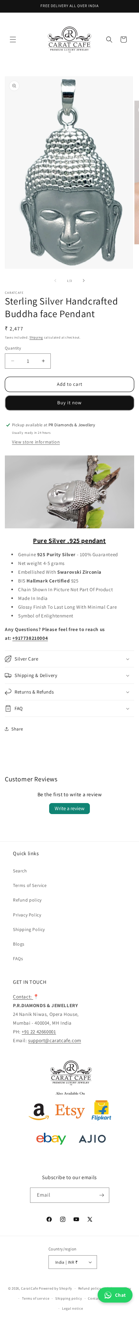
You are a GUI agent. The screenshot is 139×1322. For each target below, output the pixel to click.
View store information (36, 442)
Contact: (23, 997)
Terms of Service (30, 885)
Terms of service (35, 1298)
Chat (120, 1295)
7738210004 (34, 638)
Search (20, 871)
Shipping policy (68, 1298)
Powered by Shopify (55, 1288)
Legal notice (72, 1308)
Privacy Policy (27, 915)
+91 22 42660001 (39, 1032)
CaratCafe (29, 1288)
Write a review (69, 808)
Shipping (36, 337)
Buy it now (69, 402)
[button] (13, 39)
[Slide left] (55, 280)
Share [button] (17, 729)
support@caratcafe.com (54, 1040)
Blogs (19, 944)
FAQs (18, 958)
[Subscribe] (102, 1195)
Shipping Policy (29, 929)
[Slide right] (84, 280)
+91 (16, 638)
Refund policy (27, 900)
